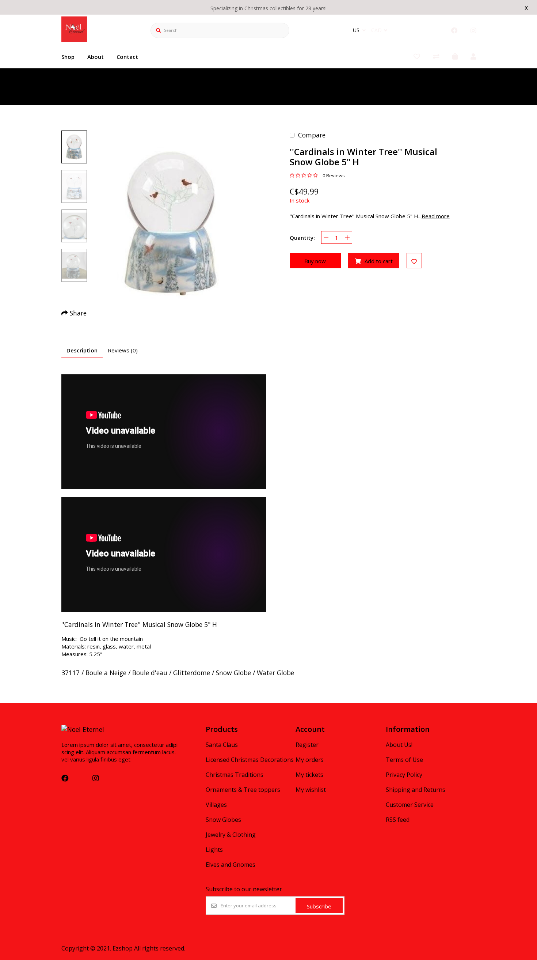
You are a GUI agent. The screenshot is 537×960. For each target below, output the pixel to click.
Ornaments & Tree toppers (243, 790)
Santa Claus (222, 745)
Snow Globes (223, 820)
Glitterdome (191, 672)
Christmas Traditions (234, 775)
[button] (74, 147)
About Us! (399, 745)
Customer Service (410, 805)
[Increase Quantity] (347, 237)
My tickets (309, 775)
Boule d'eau (149, 672)
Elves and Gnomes (230, 865)
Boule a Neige (105, 672)
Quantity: (302, 237)
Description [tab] (82, 350)
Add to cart (379, 261)
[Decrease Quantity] (326, 237)
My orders (310, 760)
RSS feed (398, 820)
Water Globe (275, 672)
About (95, 56)
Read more (436, 216)
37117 (70, 672)
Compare (311, 135)
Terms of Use (404, 760)
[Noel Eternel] (74, 39)
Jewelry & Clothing (231, 835)
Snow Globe (233, 672)
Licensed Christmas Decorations (250, 760)
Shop (68, 56)
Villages (216, 805)
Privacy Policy (404, 775)
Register (307, 745)
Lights (214, 850)
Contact (127, 56)
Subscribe (319, 906)
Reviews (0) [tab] (123, 350)
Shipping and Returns (415, 790)
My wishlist (311, 790)
